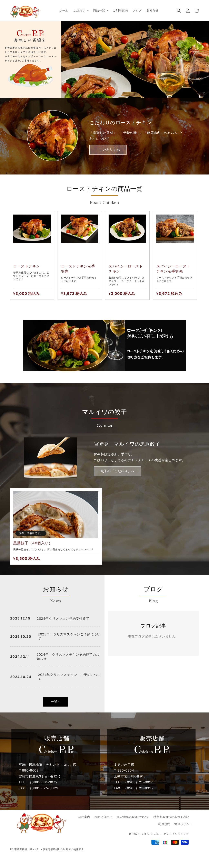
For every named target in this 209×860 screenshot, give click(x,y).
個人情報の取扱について (133, 817)
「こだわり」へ (108, 149)
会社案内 (84, 817)
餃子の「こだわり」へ (118, 471)
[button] (178, 10)
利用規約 (164, 824)
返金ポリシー (183, 824)
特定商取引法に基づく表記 (171, 817)
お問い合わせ (103, 817)
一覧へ (56, 701)
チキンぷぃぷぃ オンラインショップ (165, 833)
